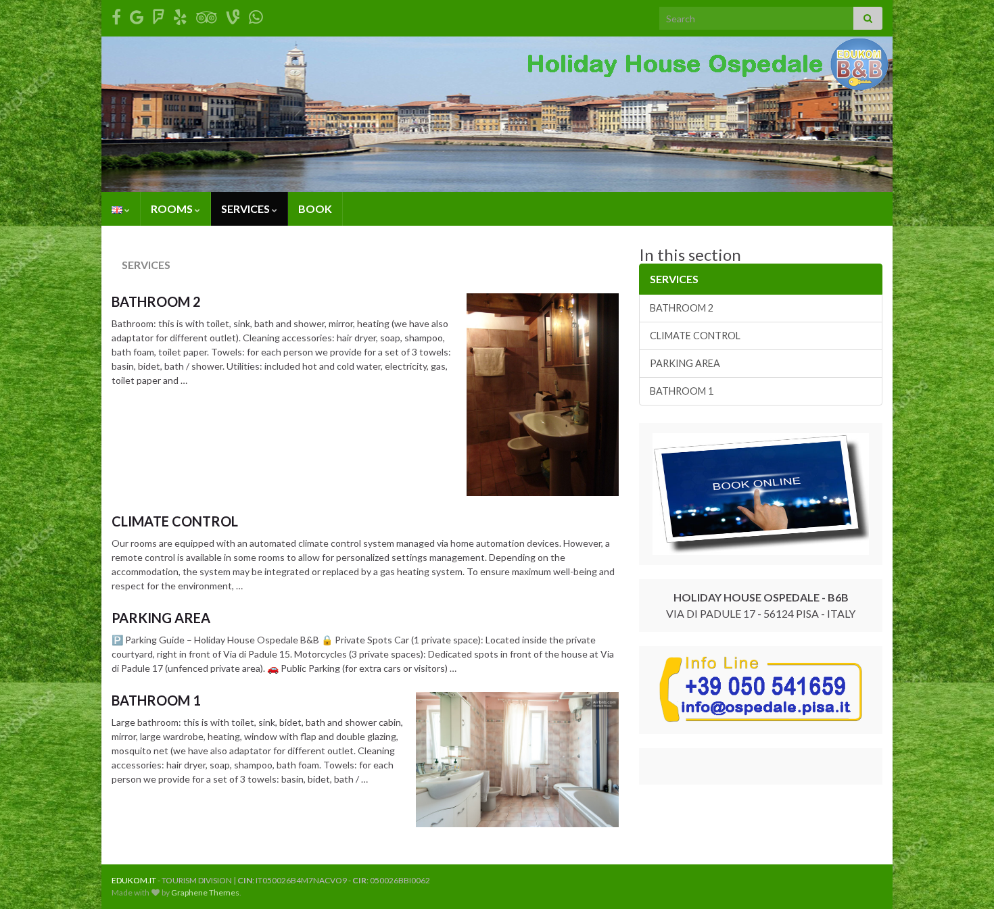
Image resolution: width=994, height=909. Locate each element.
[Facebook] (116, 14)
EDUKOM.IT (134, 880)
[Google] (137, 14)
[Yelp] (180, 14)
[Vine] (233, 14)
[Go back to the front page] (497, 114)
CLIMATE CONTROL (175, 521)
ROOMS (173, 208)
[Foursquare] (158, 14)
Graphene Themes (205, 892)
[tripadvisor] (206, 14)
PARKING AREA (161, 618)
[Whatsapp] (256, 14)
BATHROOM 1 (156, 700)
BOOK (315, 208)
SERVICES (246, 208)
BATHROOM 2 (156, 301)
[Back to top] (963, 878)
